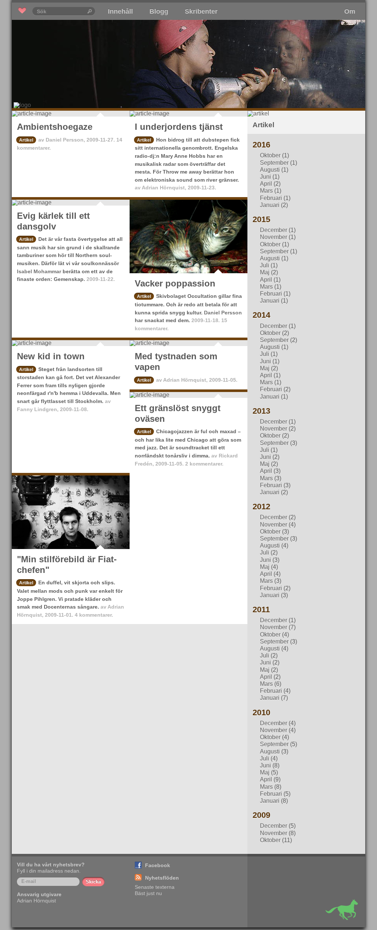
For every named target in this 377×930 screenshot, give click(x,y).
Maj (264, 272)
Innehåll (120, 11)
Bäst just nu (148, 893)
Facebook (157, 865)
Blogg (158, 11)
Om (349, 11)
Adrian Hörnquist (163, 187)
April (266, 184)
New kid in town (51, 356)
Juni (265, 177)
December (273, 230)
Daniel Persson (65, 140)
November (273, 237)
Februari (271, 198)
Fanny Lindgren (37, 409)
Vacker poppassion (175, 283)
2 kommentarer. (204, 464)
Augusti (270, 170)
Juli (264, 265)
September (274, 163)
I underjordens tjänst (179, 127)
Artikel (26, 140)
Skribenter (201, 11)
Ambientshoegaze (54, 127)
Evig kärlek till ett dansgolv (53, 221)
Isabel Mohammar (39, 271)
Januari (269, 205)
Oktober (270, 155)
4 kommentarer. (94, 615)
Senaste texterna (155, 887)
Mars (266, 191)
